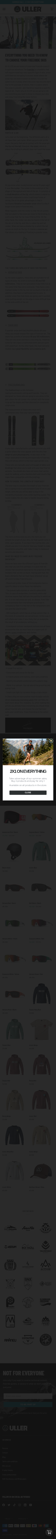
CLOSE (28, 792)
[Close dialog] (51, 741)
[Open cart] (49, 1532)
